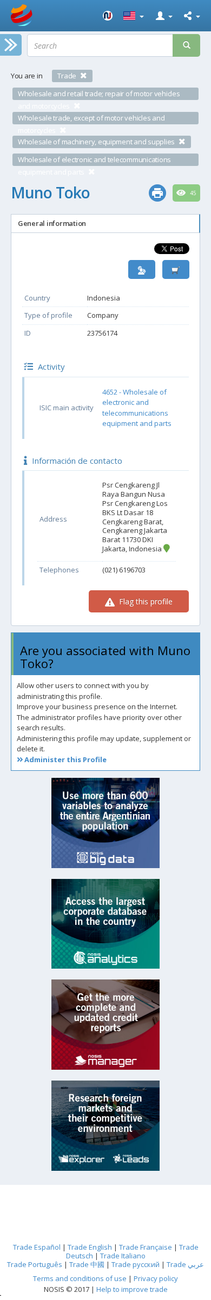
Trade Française (145, 1247)
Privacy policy (156, 1278)
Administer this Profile (65, 759)
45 (192, 193)
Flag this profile (145, 601)
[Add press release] (175, 269)
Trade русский (135, 1264)
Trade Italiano (123, 1256)
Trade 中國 (86, 1264)
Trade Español (37, 1247)
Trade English (90, 1247)
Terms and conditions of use (80, 1278)
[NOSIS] (107, 15)
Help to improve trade (132, 1289)
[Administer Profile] (141, 269)
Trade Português (34, 1264)
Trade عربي (185, 1264)
